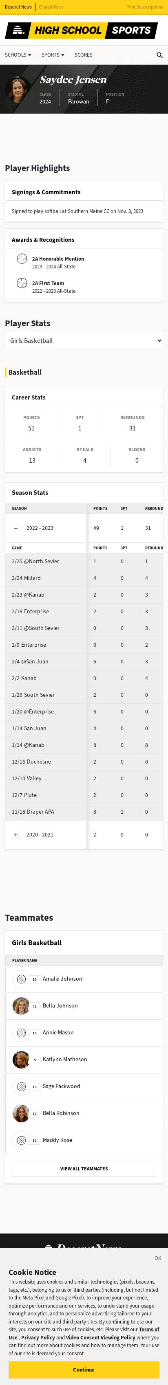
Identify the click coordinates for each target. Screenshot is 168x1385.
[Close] (158, 1260)
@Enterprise (33, 712)
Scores (84, 54)
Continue (84, 1369)
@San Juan (30, 661)
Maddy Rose (52, 1140)
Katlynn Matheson (60, 1059)
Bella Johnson (55, 1006)
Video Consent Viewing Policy (100, 1337)
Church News (51, 7)
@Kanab (28, 595)
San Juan (29, 728)
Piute (24, 795)
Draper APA (33, 812)
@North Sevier (35, 561)
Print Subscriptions (144, 7)
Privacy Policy (38, 1337)
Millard (26, 578)
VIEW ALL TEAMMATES (84, 1169)
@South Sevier (36, 628)
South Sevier (33, 695)
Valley (27, 778)
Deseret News (18, 7)
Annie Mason (53, 1032)
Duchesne (31, 762)
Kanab (24, 678)
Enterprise (30, 611)
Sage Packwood (56, 1086)
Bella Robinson (56, 1113)
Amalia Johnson (57, 979)
